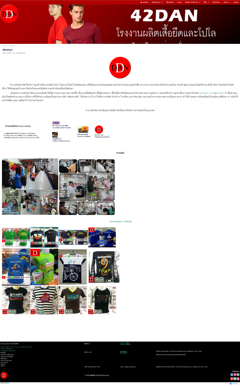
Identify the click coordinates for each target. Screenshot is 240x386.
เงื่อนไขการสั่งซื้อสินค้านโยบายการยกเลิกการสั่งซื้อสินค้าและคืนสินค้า (16, 347)
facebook (203, 93)
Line (211, 93)
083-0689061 (123, 351)
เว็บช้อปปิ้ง (222, 93)
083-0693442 (123, 353)
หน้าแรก (5, 46)
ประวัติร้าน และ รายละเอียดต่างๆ (15, 53)
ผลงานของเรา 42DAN (120, 221)
